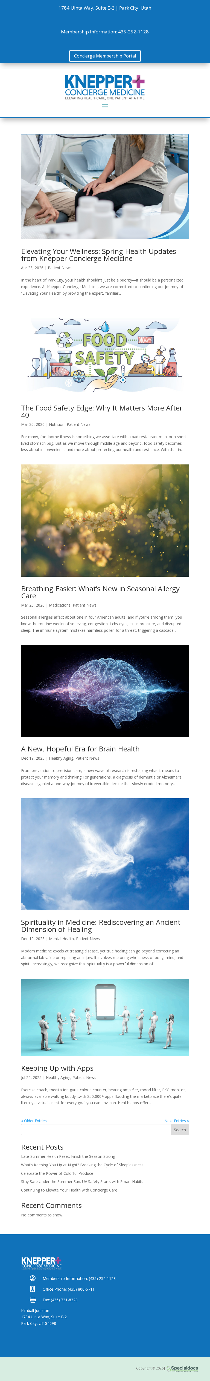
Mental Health (61, 938)
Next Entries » (176, 1120)
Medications (60, 605)
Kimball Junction (35, 1310)
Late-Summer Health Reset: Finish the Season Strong (68, 1156)
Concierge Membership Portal (105, 56)
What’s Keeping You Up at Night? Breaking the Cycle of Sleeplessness (82, 1164)
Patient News (60, 267)
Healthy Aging (61, 758)
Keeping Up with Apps (57, 1068)
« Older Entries (34, 1120)
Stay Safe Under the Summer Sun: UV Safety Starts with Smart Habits (82, 1181)
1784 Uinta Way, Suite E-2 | (88, 8)
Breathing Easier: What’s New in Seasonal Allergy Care (100, 592)
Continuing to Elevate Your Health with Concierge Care (69, 1190)
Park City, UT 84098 (38, 1323)
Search (180, 1129)
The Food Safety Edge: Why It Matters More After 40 (101, 411)
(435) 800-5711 (81, 1289)
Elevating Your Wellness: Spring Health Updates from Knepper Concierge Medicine (98, 254)
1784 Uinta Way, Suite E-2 (44, 1316)
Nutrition (57, 424)
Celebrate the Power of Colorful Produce (57, 1173)
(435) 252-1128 (102, 1278)
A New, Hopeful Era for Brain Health (80, 749)
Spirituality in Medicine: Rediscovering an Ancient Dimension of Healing (100, 925)
